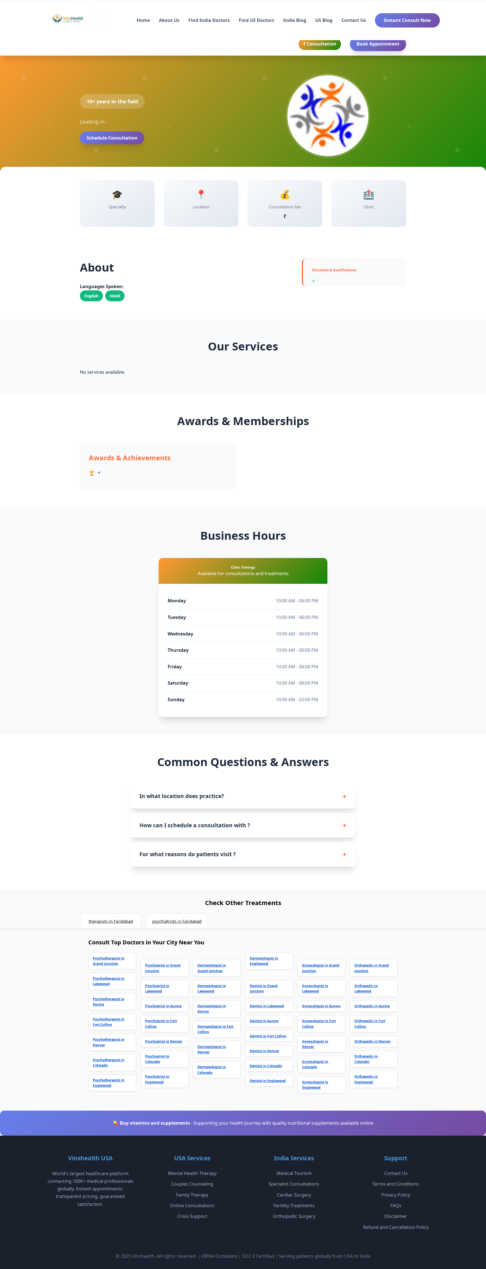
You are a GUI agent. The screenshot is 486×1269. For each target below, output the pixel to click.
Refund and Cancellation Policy (396, 1227)
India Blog (294, 20)
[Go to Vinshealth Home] (67, 20)
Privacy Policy (395, 1195)
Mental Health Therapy (192, 1173)
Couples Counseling (192, 1184)
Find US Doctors (256, 20)
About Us (169, 20)
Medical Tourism (294, 1173)
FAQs (395, 1205)
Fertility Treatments (294, 1205)
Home (143, 20)
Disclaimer (395, 1216)
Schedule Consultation (112, 138)
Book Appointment (378, 44)
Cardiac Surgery (294, 1195)
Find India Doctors (209, 20)
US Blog (323, 20)
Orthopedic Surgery (294, 1216)
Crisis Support (192, 1216)
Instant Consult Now (407, 20)
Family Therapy (192, 1195)
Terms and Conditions (395, 1184)
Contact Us (353, 20)
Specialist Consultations (294, 1184)
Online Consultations (192, 1205)
